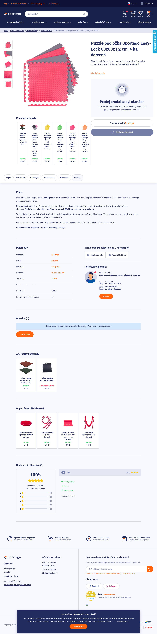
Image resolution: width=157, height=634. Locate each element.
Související (34, 177)
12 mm (54, 279)
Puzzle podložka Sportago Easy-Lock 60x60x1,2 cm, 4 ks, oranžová (85, 142)
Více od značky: (122, 123)
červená (54, 261)
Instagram (112, 586)
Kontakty (106, 296)
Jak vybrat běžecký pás (12, 581)
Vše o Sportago (9, 568)
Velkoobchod (54, 4)
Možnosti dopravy (49, 569)
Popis (8, 177)
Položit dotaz (25, 334)
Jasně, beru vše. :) (78, 626)
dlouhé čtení (65, 621)
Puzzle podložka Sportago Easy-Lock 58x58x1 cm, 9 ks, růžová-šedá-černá (35, 144)
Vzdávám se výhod (122, 621)
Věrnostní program (37, 4)
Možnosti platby (48, 566)
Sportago (55, 255)
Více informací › (98, 73)
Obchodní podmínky (49, 573)
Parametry (20, 177)
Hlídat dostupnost (124, 132)
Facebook (95, 586)
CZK (133, 4)
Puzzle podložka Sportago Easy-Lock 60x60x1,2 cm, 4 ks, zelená (60, 142)
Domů (6, 31)
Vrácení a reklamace (19, 4)
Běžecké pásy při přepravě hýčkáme (17, 585)
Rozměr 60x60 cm (118, 255)
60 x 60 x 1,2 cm (57, 273)
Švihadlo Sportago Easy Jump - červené (47, 435)
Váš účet (147, 4)
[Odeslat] (150, 569)
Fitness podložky (32, 31)
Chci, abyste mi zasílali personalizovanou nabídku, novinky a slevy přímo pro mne (110, 573)
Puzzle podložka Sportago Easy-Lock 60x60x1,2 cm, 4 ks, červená (72, 142)
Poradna (77, 177)
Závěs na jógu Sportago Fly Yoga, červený (89, 435)
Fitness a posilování (17, 31)
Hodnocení (64, 177)
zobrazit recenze (109, 595)
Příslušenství (49, 177)
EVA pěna (55, 267)
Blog (5, 4)
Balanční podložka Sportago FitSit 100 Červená (26, 435)
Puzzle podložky (46, 31)
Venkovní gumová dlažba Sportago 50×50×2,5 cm (26, 380)
